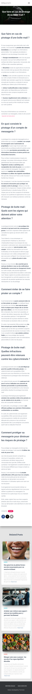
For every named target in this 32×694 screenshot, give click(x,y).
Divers (10, 511)
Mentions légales (10, 686)
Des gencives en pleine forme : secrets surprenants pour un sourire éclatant (15, 567)
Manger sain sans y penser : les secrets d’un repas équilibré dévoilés (15, 659)
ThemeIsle (21, 690)
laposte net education (8, 116)
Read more (14, 581)
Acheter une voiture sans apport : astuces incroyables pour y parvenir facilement (15, 613)
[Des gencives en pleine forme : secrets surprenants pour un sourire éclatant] (16, 550)
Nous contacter (22, 686)
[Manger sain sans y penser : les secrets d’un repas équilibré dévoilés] (16, 642)
